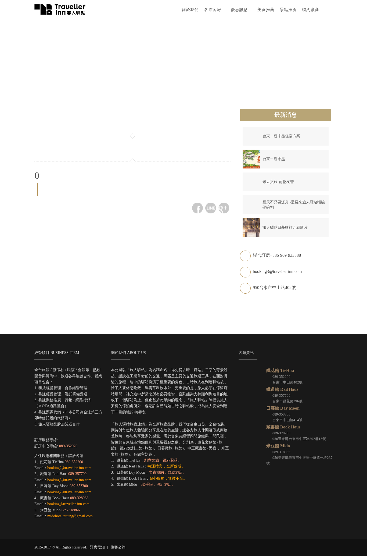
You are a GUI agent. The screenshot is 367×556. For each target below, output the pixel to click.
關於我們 (190, 9)
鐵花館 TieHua (280, 370)
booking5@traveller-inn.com (69, 480)
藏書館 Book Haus (283, 427)
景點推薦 (288, 9)
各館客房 (213, 9)
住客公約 (117, 547)
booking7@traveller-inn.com (69, 492)
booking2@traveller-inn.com (69, 468)
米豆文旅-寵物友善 (278, 182)
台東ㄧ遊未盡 (273, 159)
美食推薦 (265, 9)
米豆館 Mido (278, 446)
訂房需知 (97, 547)
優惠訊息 (240, 9)
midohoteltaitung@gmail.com (70, 516)
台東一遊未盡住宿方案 (281, 136)
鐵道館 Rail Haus (282, 389)
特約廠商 (310, 9)
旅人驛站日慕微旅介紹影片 (285, 228)
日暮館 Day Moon (283, 408)
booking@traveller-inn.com (68, 504)
